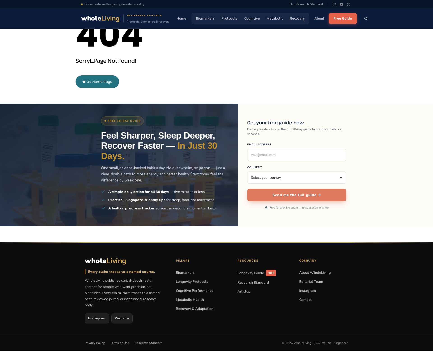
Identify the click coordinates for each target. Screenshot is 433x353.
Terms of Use (119, 343)
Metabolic (275, 18)
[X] (348, 4)
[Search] (366, 18)
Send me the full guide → (296, 195)
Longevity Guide (255, 273)
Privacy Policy (95, 343)
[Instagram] (334, 4)
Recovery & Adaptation (194, 308)
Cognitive (252, 18)
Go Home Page (99, 81)
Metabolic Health (190, 299)
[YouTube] (341, 4)
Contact (305, 299)
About (319, 18)
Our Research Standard (306, 4)
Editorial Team (311, 281)
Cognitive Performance (194, 290)
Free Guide (343, 18)
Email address (259, 144)
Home (181, 18)
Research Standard (253, 282)
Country (254, 167)
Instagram (97, 318)
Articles (243, 291)
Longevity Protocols (192, 281)
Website (122, 318)
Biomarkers (205, 18)
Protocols (229, 18)
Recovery (297, 18)
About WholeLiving (315, 272)
